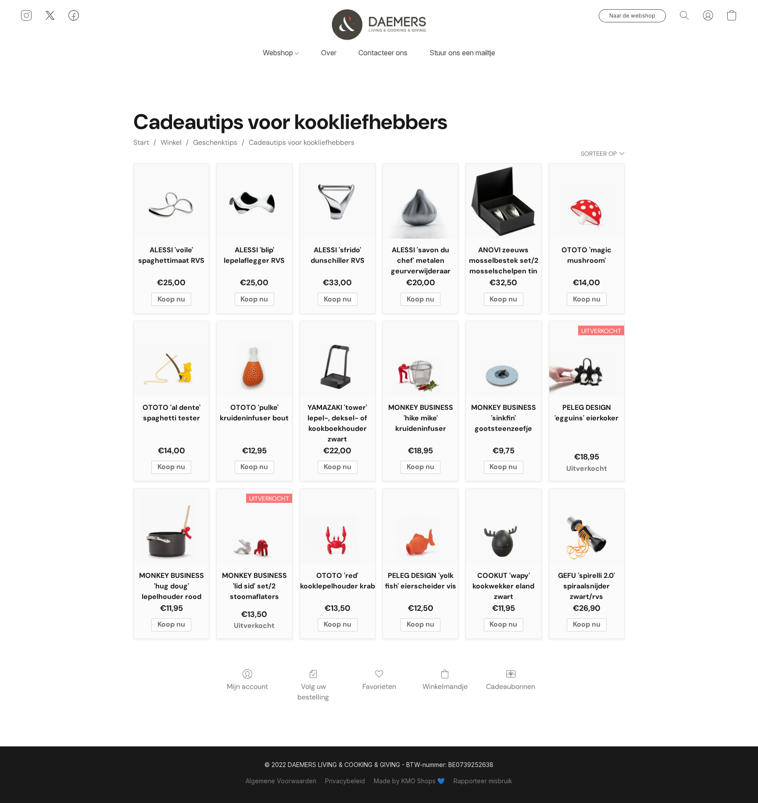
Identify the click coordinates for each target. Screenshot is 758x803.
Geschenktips (215, 142)
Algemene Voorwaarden (281, 781)
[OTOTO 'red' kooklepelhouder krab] (337, 526)
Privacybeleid (345, 781)
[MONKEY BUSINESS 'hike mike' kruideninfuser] (420, 358)
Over (328, 52)
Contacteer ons (383, 52)
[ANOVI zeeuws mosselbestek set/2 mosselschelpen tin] (503, 201)
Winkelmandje (445, 686)
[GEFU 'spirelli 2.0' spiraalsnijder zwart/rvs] (586, 526)
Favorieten (379, 686)
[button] (379, 24)
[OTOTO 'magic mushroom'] (586, 201)
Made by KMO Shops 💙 (409, 781)
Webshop (279, 52)
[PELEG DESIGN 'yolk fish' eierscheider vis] (420, 526)
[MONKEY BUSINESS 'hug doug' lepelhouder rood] (171, 526)
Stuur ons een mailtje (462, 52)
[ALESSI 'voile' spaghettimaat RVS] (171, 201)
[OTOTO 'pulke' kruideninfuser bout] (254, 358)
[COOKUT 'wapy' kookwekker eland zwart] (503, 526)
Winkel (171, 142)
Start (141, 142)
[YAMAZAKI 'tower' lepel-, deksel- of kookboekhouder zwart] (337, 358)
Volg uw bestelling (313, 692)
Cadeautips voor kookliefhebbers (301, 142)
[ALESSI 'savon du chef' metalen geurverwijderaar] (420, 201)
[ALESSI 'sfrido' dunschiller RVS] (337, 201)
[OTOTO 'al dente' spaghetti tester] (171, 358)
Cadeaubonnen (510, 686)
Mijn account (247, 686)
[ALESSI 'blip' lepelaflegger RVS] (254, 201)
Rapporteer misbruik (483, 781)
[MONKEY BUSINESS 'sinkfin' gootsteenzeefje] (503, 358)
